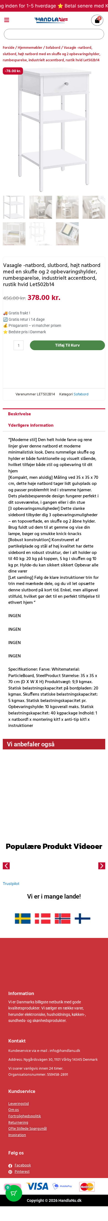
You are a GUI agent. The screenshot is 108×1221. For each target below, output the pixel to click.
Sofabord (53, 48)
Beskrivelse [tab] (19, 420)
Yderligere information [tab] (30, 432)
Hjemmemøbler (30, 48)
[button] (6, 872)
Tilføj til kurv (73, 345)
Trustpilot (11, 890)
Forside (8, 48)
